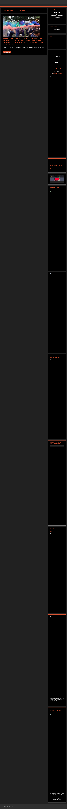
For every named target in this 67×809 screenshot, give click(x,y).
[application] (57, 179)
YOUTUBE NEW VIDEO (57, 161)
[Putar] (51, 181)
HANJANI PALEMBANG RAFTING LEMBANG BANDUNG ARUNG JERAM (56, 167)
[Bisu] (61, 181)
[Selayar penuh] (62, 181)
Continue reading (6, 52)
